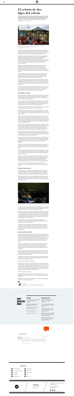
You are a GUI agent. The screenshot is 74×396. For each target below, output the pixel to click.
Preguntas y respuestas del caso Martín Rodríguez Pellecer (32, 305)
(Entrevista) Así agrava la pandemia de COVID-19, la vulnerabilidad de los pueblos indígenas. (48, 314)
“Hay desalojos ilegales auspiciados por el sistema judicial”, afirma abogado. (48, 305)
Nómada (22, 20)
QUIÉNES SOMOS (36, 386)
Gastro (27, 376)
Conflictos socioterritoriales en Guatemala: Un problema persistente (47, 300)
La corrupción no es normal (17, 370)
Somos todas (15, 372)
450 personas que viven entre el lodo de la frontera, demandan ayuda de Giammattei (47, 318)
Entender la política (16, 368)
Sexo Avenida (28, 370)
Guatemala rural (29, 368)
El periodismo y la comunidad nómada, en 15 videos (32, 308)
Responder (24, 343)
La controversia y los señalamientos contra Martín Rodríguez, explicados (33, 300)
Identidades (15, 374)
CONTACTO (35, 388)
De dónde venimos (29, 372)
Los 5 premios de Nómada (31, 310)
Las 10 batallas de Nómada (31, 313)
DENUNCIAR (29, 343)
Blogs (27, 374)
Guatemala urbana (16, 376)
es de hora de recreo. (22, 179)
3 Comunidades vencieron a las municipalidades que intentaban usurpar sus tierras (47, 309)
